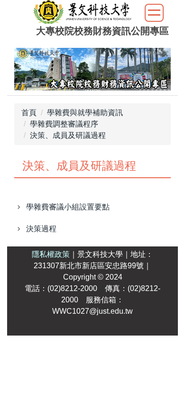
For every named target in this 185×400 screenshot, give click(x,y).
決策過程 (41, 229)
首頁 (29, 113)
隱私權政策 (51, 254)
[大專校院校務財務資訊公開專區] (82, 13)
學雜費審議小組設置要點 (68, 207)
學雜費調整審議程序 (64, 124)
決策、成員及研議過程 (68, 135)
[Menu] (154, 13)
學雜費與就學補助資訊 (85, 113)
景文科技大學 (100, 254)
